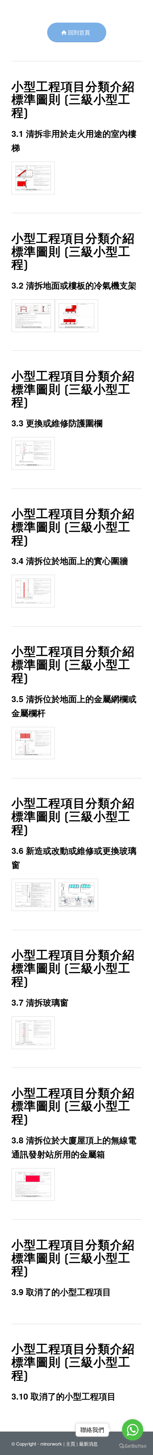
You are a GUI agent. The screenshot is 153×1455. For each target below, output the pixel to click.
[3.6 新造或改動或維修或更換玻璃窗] (33, 895)
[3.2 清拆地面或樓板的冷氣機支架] (33, 315)
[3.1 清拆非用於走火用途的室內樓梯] (33, 178)
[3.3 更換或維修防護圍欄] (33, 453)
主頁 (70, 1443)
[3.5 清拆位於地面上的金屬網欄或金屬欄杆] (33, 743)
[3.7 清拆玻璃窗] (33, 1032)
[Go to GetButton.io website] (132, 1446)
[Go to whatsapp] (132, 1430)
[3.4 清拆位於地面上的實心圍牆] (33, 591)
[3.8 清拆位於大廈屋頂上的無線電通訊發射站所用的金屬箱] (33, 1184)
